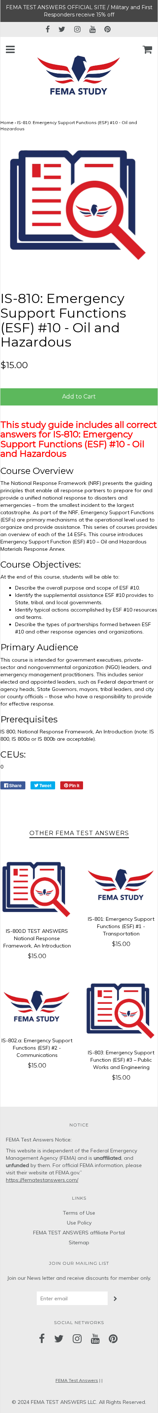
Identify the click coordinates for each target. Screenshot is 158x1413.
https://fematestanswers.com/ (42, 1180)
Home (7, 122)
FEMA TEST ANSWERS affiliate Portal (79, 1232)
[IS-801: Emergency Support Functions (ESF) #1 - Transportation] (121, 884)
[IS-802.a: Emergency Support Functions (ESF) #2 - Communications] (36, 1005)
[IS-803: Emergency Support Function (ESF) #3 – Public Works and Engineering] (121, 1011)
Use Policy (79, 1222)
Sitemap (79, 1242)
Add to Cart (79, 396)
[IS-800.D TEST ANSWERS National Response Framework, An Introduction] (36, 890)
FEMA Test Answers (76, 1380)
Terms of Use (79, 1213)
